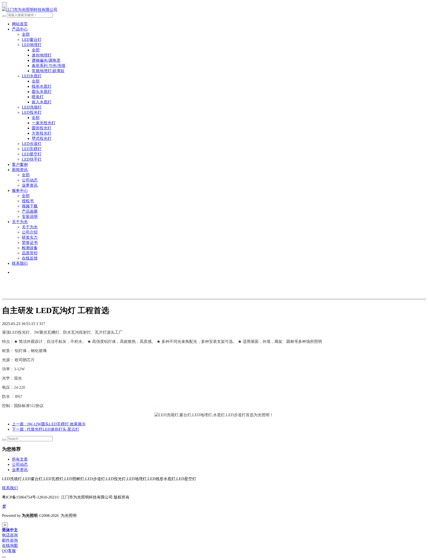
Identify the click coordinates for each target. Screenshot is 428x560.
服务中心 (20, 190)
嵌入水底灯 (42, 102)
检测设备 (30, 248)
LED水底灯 (32, 76)
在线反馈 (30, 258)
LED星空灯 (32, 154)
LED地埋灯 (32, 45)
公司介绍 (30, 232)
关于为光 (20, 222)
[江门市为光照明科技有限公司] (214, 9)
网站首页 (20, 24)
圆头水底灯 (42, 91)
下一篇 (45, 429)
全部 (26, 34)
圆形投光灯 (42, 128)
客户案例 (20, 164)
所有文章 (20, 459)
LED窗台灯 (32, 39)
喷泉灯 (38, 97)
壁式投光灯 (42, 138)
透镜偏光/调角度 (46, 60)
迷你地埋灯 (42, 55)
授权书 (28, 201)
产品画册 (30, 211)
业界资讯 (30, 185)
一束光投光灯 (43, 123)
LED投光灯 (32, 112)
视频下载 (30, 206)
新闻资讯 (20, 170)
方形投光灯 (42, 133)
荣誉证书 (30, 242)
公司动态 (30, 180)
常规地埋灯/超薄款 (48, 71)
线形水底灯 (42, 86)
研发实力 (30, 237)
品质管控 (30, 253)
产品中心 (20, 29)
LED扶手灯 (32, 159)
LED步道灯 (32, 144)
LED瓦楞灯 (32, 149)
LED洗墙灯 (32, 107)
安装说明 (30, 216)
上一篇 (49, 424)
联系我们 (20, 263)
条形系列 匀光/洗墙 (48, 65)
